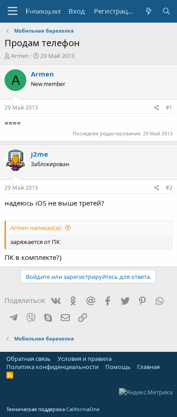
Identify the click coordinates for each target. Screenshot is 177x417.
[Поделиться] (156, 108)
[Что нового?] (148, 11)
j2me (39, 153)
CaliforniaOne (82, 409)
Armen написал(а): (36, 228)
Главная (148, 367)
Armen (20, 56)
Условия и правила (85, 359)
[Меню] (12, 11)
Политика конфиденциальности (52, 367)
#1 (169, 107)
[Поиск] (166, 11)
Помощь (118, 367)
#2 (169, 188)
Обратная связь (28, 359)
